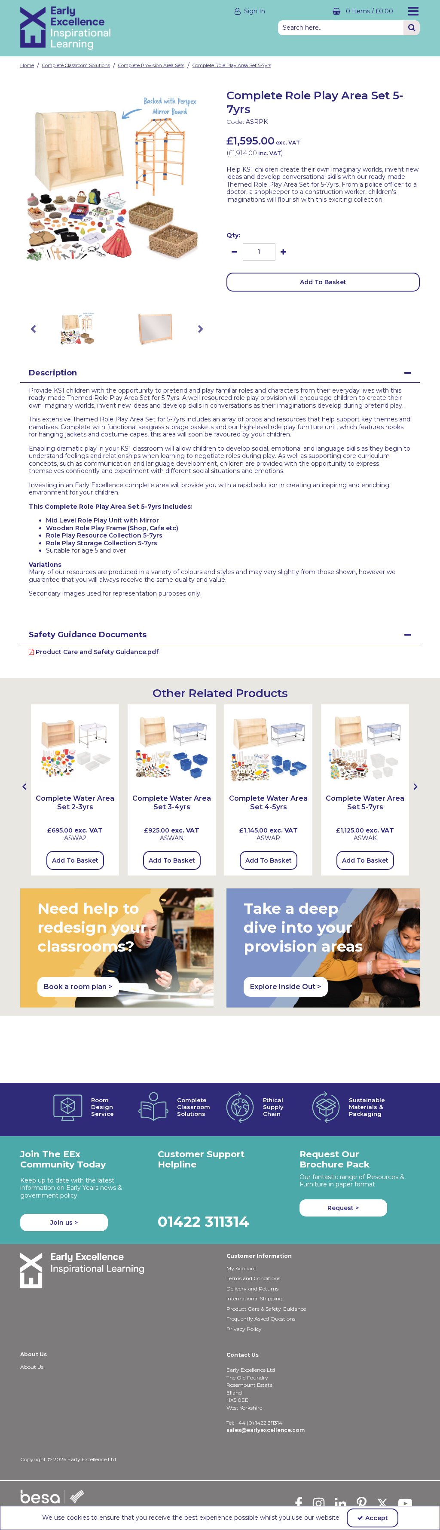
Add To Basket (323, 282)
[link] (110, 289)
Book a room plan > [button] (78, 987)
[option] (117, 183)
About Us (31, 1367)
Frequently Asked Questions (260, 1318)
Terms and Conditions (253, 1278)
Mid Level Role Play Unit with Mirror (102, 520)
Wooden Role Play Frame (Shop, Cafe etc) (112, 528)
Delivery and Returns (252, 1288)
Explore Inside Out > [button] (285, 987)
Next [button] (200, 329)
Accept (376, 1518)
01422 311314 (203, 1221)
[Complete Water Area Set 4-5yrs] (268, 747)
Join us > (64, 1222)
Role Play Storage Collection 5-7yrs (101, 543)
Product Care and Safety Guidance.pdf (96, 652)
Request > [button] (343, 1208)
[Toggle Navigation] (413, 11)
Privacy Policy (244, 1329)
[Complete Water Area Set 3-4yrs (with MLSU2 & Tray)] (171, 747)
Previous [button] (33, 329)
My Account (241, 1268)
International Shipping (254, 1298)
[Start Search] (411, 27)
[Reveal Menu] (413, 11)
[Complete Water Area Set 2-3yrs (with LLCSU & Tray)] (75, 747)
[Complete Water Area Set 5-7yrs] (365, 747)
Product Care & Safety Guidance (266, 1309)
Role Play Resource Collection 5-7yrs (104, 535)
